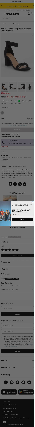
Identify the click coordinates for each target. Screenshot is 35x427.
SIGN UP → (23, 219)
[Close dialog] (33, 202)
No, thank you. (22, 221)
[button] (33, 206)
